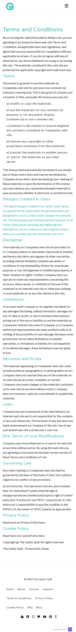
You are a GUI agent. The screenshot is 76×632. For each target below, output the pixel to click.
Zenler (45, 548)
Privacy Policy (44, 598)
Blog (39, 607)
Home (10, 589)
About (21, 589)
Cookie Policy (15, 607)
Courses (34, 589)
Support (48, 589)
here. (42, 522)
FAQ (30, 607)
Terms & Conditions (19, 598)
